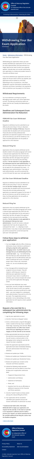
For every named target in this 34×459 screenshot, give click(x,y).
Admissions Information (15, 55)
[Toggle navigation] (17, 18)
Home (5, 55)
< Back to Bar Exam (8, 421)
